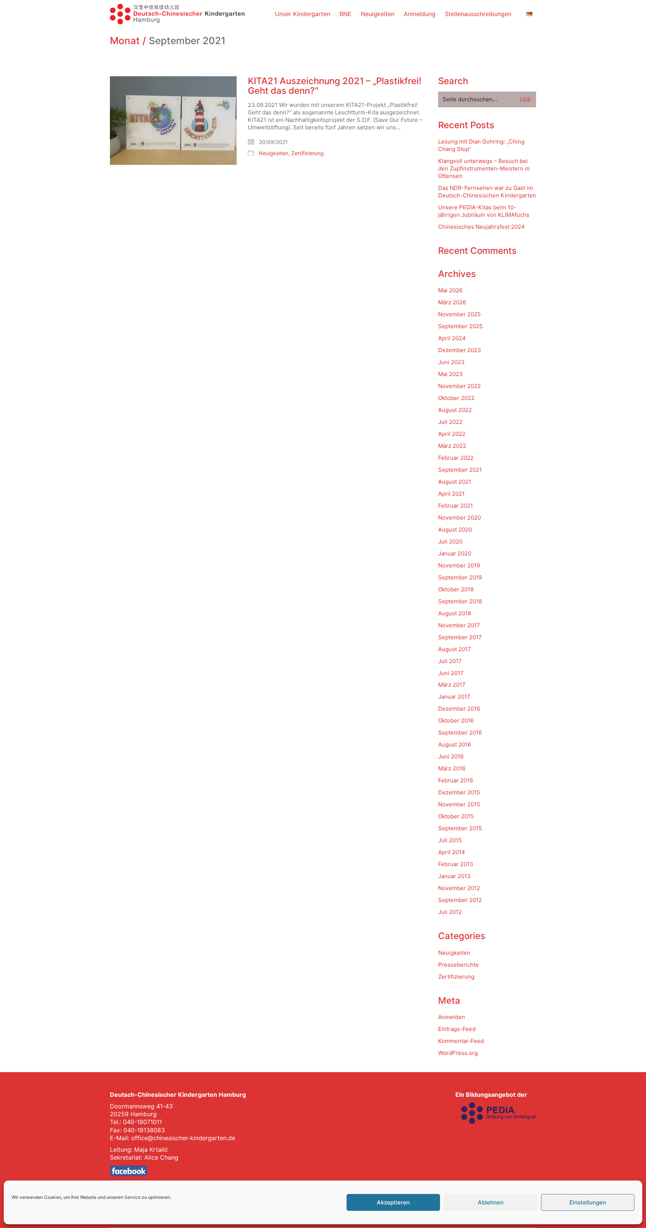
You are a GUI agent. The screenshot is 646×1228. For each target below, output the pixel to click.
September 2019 (460, 577)
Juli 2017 (450, 661)
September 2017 (460, 637)
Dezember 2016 (459, 708)
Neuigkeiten (273, 153)
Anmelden (451, 1017)
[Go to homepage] (177, 14)
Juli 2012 (450, 911)
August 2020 (455, 529)
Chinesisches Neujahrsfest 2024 (481, 226)
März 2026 (452, 302)
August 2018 (454, 613)
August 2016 (454, 744)
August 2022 (455, 409)
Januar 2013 (454, 876)
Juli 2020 (450, 541)
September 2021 (460, 469)
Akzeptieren (393, 1202)
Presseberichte (458, 964)
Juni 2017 (451, 673)
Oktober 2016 (456, 720)
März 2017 (451, 684)
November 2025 (459, 314)
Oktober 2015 (456, 816)
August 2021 (454, 481)
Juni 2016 (451, 756)
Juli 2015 (450, 840)
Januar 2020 (454, 553)
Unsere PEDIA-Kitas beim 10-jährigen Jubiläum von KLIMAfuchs (483, 211)
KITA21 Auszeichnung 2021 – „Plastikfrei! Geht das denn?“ (334, 86)
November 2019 (459, 565)
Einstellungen (587, 1202)
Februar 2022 (456, 457)
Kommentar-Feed (461, 1040)
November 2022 (459, 386)
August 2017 (454, 649)
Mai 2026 (450, 290)
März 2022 (452, 445)
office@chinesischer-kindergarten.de (183, 1138)
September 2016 (460, 732)
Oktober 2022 (456, 397)
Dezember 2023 (459, 350)
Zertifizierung (307, 153)
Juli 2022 (450, 421)
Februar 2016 (455, 780)
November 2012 (459, 888)
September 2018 (460, 601)
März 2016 (451, 768)
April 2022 (451, 433)
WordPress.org (458, 1052)
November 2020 (459, 517)
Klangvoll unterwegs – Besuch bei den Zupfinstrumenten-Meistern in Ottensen (484, 168)
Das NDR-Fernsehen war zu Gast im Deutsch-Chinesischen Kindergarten (487, 191)
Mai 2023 (450, 374)
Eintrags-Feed (457, 1028)
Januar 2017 (454, 696)
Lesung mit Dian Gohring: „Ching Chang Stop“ (481, 145)
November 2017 (459, 625)
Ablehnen (491, 1202)
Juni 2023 (451, 362)
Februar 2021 (455, 505)
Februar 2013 (455, 864)
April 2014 (451, 852)
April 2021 (451, 493)
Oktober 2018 (456, 589)
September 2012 (460, 900)
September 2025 (460, 326)
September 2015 (460, 828)
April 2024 (452, 338)
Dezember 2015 (459, 792)
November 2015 (459, 804)
